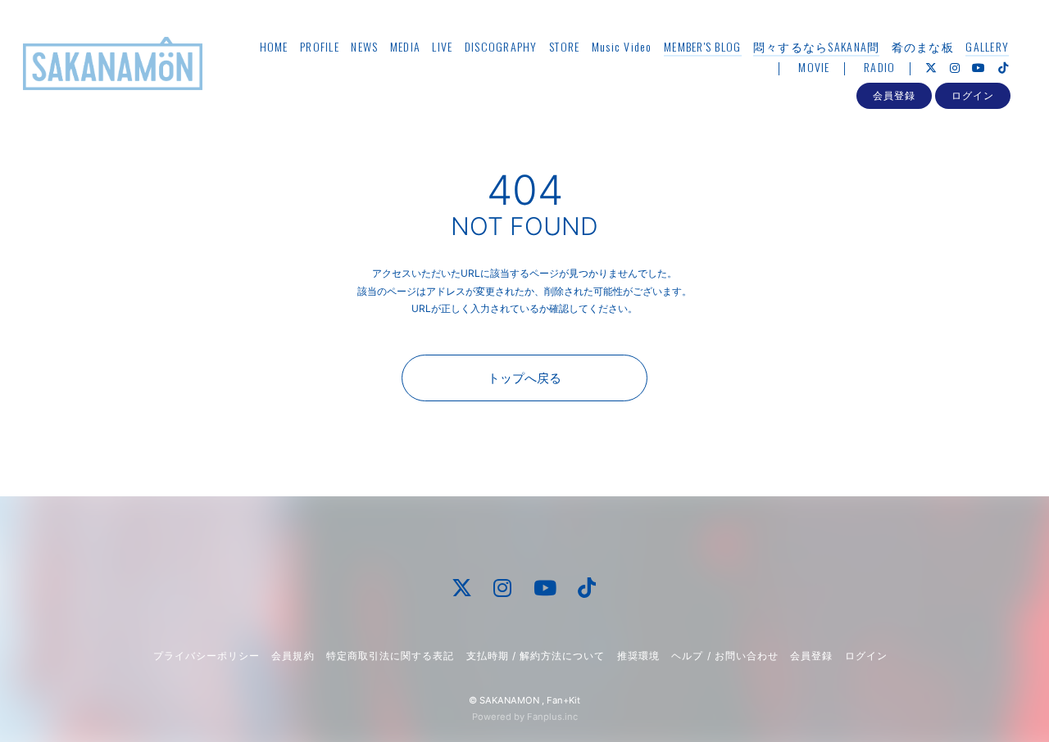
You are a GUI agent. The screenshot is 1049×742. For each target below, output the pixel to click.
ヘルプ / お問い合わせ (724, 655)
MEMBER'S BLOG (702, 46)
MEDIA (405, 46)
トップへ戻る (524, 378)
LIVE (442, 46)
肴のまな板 (923, 46)
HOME (274, 46)
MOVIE (813, 66)
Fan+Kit (563, 700)
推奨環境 (638, 655)
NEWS (364, 46)
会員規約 (292, 655)
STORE (564, 46)
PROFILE (319, 46)
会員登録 (894, 95)
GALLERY (987, 46)
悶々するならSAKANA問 (816, 46)
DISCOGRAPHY (501, 46)
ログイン (972, 95)
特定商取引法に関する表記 (390, 655)
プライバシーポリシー (206, 655)
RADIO (879, 66)
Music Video (622, 46)
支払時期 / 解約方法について (536, 655)
